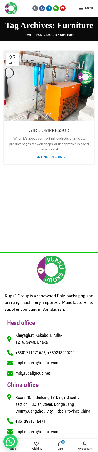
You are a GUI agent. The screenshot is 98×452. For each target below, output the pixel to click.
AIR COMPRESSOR (49, 130)
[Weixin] (56, 8)
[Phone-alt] (35, 8)
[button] (10, 441)
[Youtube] (63, 8)
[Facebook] (42, 8)
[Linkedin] (49, 8)
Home (28, 34)
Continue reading (49, 157)
